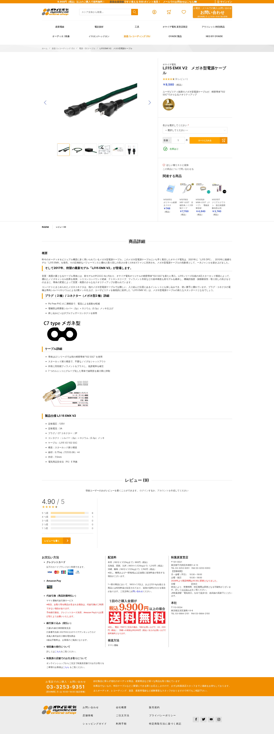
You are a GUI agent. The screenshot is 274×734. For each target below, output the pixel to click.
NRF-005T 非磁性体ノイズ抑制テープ (186, 205)
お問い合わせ (91, 707)
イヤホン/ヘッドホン (99, 36)
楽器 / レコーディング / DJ (137, 36)
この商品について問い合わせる (178, 169)
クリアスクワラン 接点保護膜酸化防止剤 (218, 205)
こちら (58, 651)
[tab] (166, 523)
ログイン (144, 490)
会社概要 (121, 707)
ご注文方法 (122, 715)
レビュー (60, 227)
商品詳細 (45, 227)
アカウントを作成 (166, 490)
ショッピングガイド (95, 723)
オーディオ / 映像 (61, 36)
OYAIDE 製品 (175, 36)
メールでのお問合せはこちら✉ (180, 1)
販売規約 (154, 707)
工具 (137, 26)
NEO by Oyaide (214, 36)
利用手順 (121, 723)
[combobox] (108, 12)
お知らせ (187, 590)
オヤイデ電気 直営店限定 (175, 26)
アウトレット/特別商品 (213, 26)
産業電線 (59, 26)
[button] (45, 102)
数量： (167, 140)
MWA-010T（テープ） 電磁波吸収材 (203, 205)
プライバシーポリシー (162, 715)
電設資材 (99, 26)
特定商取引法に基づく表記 (165, 723)
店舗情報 (88, 715)
